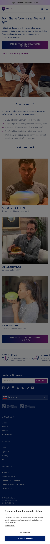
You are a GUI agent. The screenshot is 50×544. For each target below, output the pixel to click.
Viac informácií (10, 526)
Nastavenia (25, 532)
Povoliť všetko (25, 538)
